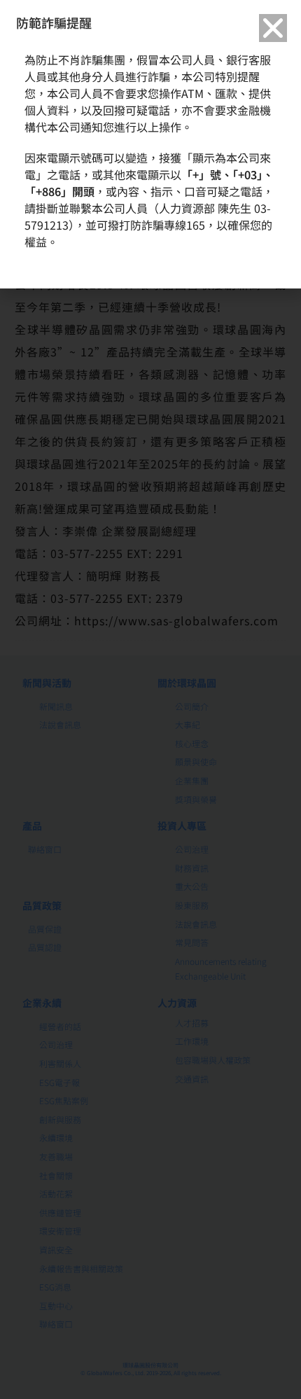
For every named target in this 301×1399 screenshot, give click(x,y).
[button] (273, 28)
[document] (150, 699)
